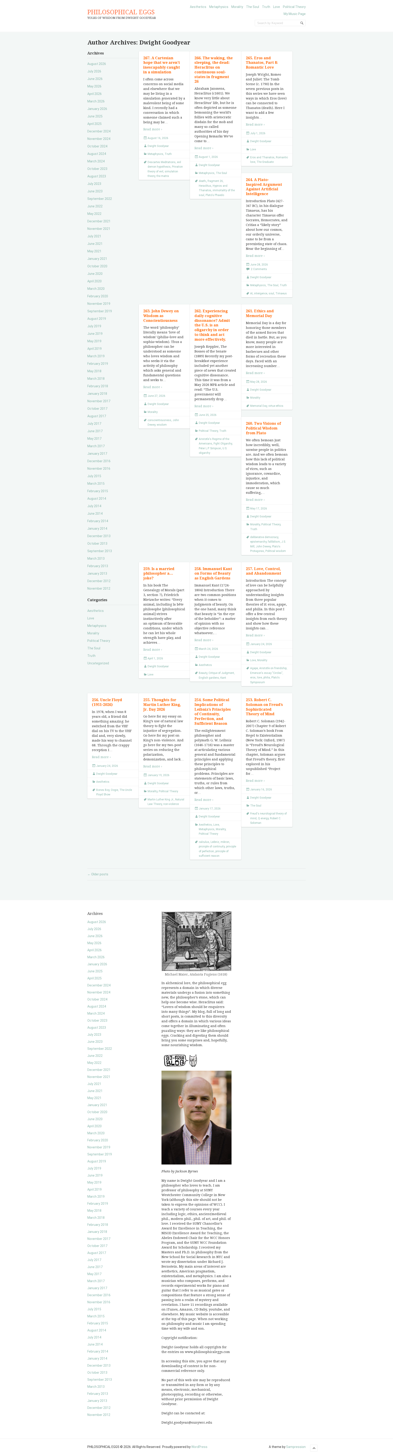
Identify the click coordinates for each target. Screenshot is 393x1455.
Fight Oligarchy (223, 443)
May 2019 (94, 341)
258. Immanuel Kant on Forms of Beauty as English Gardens (213, 574)
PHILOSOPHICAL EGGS (121, 12)
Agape (254, 668)
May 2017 (94, 438)
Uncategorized (98, 663)
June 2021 (95, 244)
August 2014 (96, 498)
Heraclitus (205, 185)
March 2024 (96, 161)
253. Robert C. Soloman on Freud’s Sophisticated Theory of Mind (264, 707)
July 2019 (94, 326)
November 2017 (98, 401)
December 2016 (99, 461)
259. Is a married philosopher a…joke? (158, 574)
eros (253, 677)
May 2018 (94, 371)
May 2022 (94, 214)
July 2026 (94, 71)
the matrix (162, 176)
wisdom (162, 424)
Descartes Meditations (162, 162)
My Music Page (295, 14)
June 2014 (95, 513)
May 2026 (94, 86)
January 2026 (97, 109)
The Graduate (265, 162)
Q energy (263, 818)
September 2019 (99, 311)
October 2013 (97, 543)
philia (266, 677)
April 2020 (94, 281)
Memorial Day (258, 405)
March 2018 (96, 378)
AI (251, 293)
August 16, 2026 (158, 138)
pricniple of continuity (212, 846)
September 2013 (99, 551)
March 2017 (96, 446)
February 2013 (97, 566)
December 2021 (99, 221)
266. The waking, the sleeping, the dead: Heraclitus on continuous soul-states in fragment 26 (213, 70)
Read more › (152, 129)
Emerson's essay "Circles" (266, 673)
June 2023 (95, 191)
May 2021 (94, 251)
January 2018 (97, 393)
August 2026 (96, 64)
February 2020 (97, 296)
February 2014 (97, 521)
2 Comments (259, 269)
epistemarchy (258, 541)
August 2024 (96, 154)
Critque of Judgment (221, 673)
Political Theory (294, 7)
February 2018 (97, 386)
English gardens (209, 677)
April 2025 (94, 124)
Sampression (296, 1447)
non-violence (171, 804)
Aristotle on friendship (273, 668)
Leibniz (215, 842)
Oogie (114, 790)
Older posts (97, 874)
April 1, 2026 (155, 658)
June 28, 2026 (259, 264)
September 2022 (99, 199)
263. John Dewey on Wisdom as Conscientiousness (161, 316)
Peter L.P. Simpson (210, 448)
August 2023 (96, 176)
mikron (225, 842)
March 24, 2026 (208, 649)
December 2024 (99, 131)
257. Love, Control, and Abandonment (263, 571)
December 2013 (99, 536)
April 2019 (94, 348)
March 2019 (96, 356)
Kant (223, 677)
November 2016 (98, 468)
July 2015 (94, 476)
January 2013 (97, 573)
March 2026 (96, 101)
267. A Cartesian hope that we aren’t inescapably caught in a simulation (161, 65)
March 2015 (96, 483)
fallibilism (274, 541)
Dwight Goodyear (158, 146)
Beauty (203, 673)
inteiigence (260, 293)
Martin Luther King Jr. (161, 799)
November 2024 (98, 139)
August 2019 (96, 318)
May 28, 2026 (258, 381)
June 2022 (95, 206)
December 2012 (99, 581)
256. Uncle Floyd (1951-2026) (107, 702)
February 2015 (97, 491)
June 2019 (95, 333)
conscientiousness (159, 420)
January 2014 (97, 528)
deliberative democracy (264, 537)
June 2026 (95, 79)
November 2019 (98, 303)
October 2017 (97, 408)
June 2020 (95, 274)
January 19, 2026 (158, 775)
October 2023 (97, 169)
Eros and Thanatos (262, 157)
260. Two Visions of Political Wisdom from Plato (263, 428)
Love (276, 7)
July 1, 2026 (257, 133)
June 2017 (95, 431)
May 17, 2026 (258, 508)
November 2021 (98, 229)
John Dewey (263, 546)
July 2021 (94, 236)
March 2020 (96, 289)
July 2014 (94, 506)
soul (271, 293)
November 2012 (98, 588)
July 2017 (94, 423)
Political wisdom (275, 551)
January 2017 (97, 453)
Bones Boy (102, 790)
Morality (237, 7)
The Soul (252, 7)
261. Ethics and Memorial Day (260, 313)
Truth (266, 7)
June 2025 (95, 116)
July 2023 (94, 184)
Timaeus (281, 293)
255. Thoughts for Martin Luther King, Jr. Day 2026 (162, 705)
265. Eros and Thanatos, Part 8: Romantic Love (262, 63)
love (259, 677)
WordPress (199, 1447)
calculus (204, 842)
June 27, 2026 (156, 395)
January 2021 (97, 259)
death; (202, 181)
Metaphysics (218, 7)
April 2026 (94, 94)
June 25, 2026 (208, 415)
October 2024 (97, 146)
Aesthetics (198, 7)
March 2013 (96, 558)
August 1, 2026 (208, 157)
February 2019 (97, 363)
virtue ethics (275, 405)
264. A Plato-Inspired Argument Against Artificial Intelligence (264, 187)
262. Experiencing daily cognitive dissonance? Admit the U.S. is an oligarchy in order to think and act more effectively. (212, 325)
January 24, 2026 (261, 644)
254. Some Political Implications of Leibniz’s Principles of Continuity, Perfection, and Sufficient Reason (212, 712)
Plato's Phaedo (215, 195)
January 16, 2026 (261, 789)
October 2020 (97, 266)
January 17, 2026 (210, 808)
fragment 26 (215, 181)
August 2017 (96, 416)
